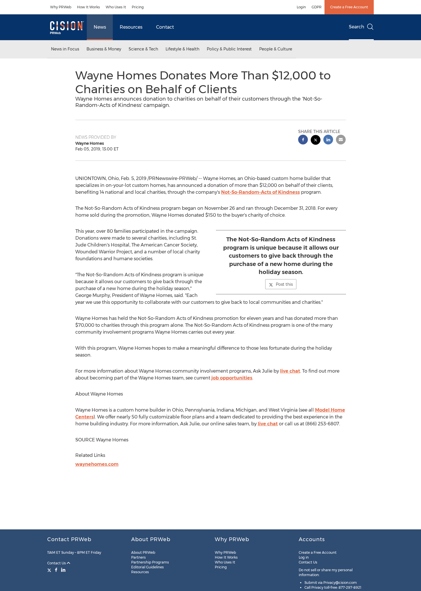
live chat (290, 371)
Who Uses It (116, 7)
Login (301, 7)
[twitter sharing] (315, 140)
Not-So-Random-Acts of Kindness (260, 192)
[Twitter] (50, 570)
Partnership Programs (150, 562)
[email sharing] (341, 140)
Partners (138, 557)
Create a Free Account (349, 7)
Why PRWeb (60, 7)
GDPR (317, 7)
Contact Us (57, 563)
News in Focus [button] (65, 49)
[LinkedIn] (63, 570)
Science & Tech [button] (143, 49)
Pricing (138, 7)
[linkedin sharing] (328, 140)
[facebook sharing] (303, 140)
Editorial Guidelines (147, 567)
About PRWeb (143, 552)
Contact (165, 27)
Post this (284, 284)
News (100, 27)
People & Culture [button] (275, 49)
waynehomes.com (97, 464)
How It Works (88, 7)
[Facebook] (56, 570)
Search (356, 27)
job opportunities (231, 378)
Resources (131, 27)
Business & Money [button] (103, 49)
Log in (304, 557)
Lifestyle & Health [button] (182, 49)
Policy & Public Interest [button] (229, 49)
